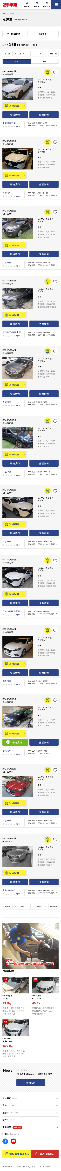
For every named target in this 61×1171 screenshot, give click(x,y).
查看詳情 (44, 114)
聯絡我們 (15, 114)
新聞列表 (30, 1082)
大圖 (44, 61)
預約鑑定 (19, 1153)
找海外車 (46, 6)
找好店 (37, 6)
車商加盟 (11, 1127)
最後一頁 (53, 54)
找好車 (27, 6)
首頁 (4, 13)
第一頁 (7, 54)
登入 (47, 1153)
